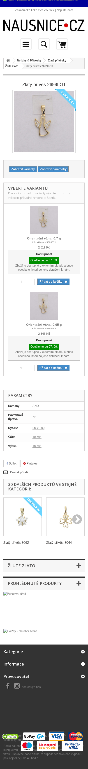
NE (34, 417)
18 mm (37, 446)
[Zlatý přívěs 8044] (65, 516)
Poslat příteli (19, 472)
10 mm (37, 437)
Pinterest (32, 463)
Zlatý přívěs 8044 (59, 542)
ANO (35, 406)
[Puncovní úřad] (44, 609)
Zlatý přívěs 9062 (16, 542)
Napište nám (65, 10)
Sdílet (12, 463)
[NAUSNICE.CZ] (44, 25)
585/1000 (38, 428)
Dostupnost (44, 254)
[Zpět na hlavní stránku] (8, 60)
